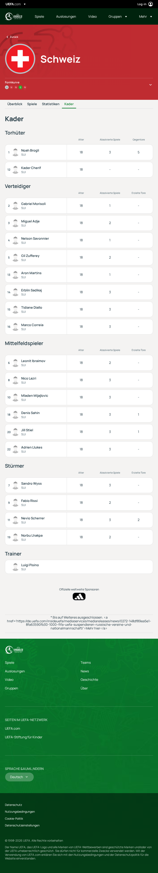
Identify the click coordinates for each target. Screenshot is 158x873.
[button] (118, 16)
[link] (39, 16)
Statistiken (50, 104)
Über (84, 688)
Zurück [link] (14, 37)
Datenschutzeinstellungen (22, 825)
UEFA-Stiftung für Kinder (23, 737)
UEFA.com (12, 728)
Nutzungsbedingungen (20, 811)
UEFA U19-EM (13, 16)
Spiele (32, 104)
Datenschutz (13, 805)
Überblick (14, 104)
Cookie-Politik (14, 818)
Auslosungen (15, 671)
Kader (69, 104)
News (85, 671)
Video (9, 679)
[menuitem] (40, 16)
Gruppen (11, 688)
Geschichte (89, 679)
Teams (86, 662)
